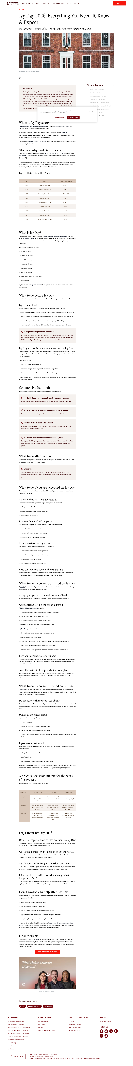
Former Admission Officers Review (18, 1033)
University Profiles (75, 1024)
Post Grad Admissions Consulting (18, 1030)
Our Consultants (43, 1021)
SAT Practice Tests (75, 1027)
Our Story (41, 1027)
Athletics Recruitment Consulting (18, 1036)
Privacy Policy (53, 1054)
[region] (67, 114)
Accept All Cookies (73, 117)
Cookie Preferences (43, 1054)
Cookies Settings (60, 117)
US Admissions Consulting (16, 1021)
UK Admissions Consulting (16, 1024)
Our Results (42, 1024)
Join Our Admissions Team (46, 1030)
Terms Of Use (33, 1054)
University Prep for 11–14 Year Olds (19, 1027)
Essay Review (12, 1046)
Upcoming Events (105, 1021)
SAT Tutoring (12, 1043)
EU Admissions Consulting (16, 1039)
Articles (71, 1021)
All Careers (11, 1049)
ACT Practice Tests (75, 1030)
